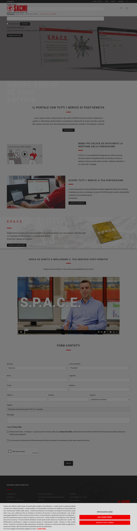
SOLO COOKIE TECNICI (105, 517)
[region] (68, 517)
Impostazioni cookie (105, 512)
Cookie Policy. (41, 529)
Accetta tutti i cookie (105, 522)
